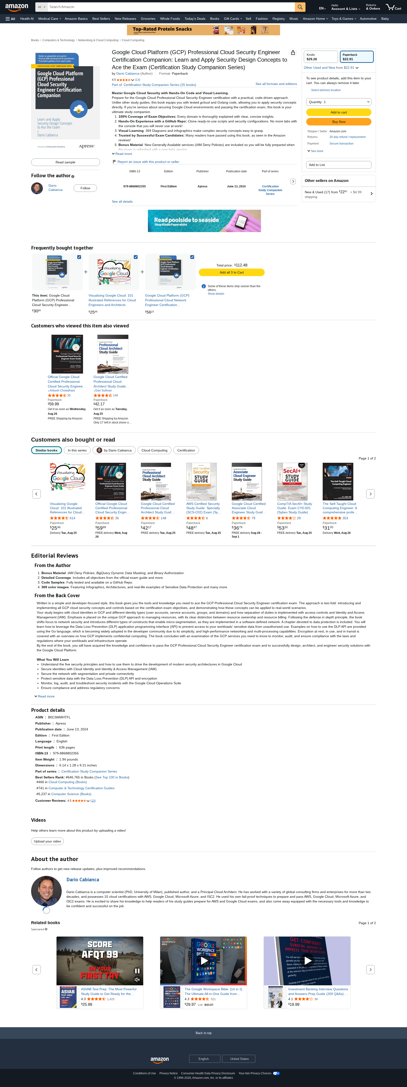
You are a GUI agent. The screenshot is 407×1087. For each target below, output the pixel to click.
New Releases (125, 18)
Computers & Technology (58, 40)
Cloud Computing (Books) (68, 782)
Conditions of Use (144, 1073)
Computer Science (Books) (71, 794)
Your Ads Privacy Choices (255, 1073)
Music (293, 18)
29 (299, 518)
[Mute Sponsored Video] (137, 980)
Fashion (262, 18)
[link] (114, 271)
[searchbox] (171, 7)
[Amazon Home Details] (327, 18)
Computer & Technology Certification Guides (81, 788)
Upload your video (47, 841)
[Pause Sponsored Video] (137, 971)
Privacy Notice (168, 1073)
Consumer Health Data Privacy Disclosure (208, 1073)
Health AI (27, 18)
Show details (216, 293)
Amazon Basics (76, 18)
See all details (122, 201)
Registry (279, 18)
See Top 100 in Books (112, 777)
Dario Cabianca (127, 73)
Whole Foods (170, 18)
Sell (248, 18)
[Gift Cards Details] (241, 18)
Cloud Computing (133, 40)
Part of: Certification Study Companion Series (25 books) (154, 85)
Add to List (317, 165)
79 (253, 518)
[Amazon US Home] (160, 1061)
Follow (85, 188)
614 (72, 518)
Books (214, 18)
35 (117, 518)
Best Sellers (101, 18)
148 (163, 518)
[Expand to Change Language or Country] (325, 8)
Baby (385, 18)
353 (345, 518)
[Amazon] (17, 7)
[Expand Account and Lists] (359, 9)
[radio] (321, 57)
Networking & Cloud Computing (98, 40)
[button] (10, 18)
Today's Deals (195, 18)
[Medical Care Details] (60, 18)
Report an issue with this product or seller (148, 162)
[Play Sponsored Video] (203, 961)
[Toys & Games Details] (355, 18)
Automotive (368, 18)
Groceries (148, 18)
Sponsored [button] (37, 929)
